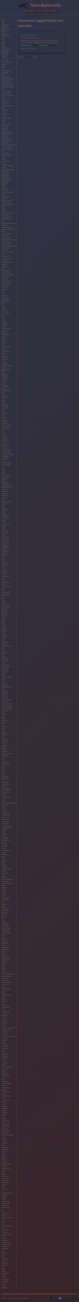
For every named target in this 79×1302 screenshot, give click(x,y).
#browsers (5, 378)
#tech (3, 1145)
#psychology (6, 988)
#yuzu (4, 1283)
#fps (3, 590)
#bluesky (5, 363)
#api (3, 304)
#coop (4, 460)
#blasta (4, 353)
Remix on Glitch (69, 1298)
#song (4, 1102)
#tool (3, 1172)
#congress (5, 456)
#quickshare (6, 1007)
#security (5, 1069)
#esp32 (4, 549)
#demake (5, 493)
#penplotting (6, 929)
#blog (3, 355)
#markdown (5, 788)
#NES (3, 186)
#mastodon (5, 792)
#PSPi (4, 211)
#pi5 (3, 937)
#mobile (4, 834)
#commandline (6, 450)
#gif (3, 619)
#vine (3, 1222)
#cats (3, 394)
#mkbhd (4, 830)
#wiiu (3, 1255)
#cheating (5, 407)
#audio (4, 326)
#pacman (5, 908)
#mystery (5, 854)
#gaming (5, 613)
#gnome (4, 636)
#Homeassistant (7, 138)
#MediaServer (6, 180)
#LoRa (4, 163)
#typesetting (6, 1203)
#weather (5, 1232)
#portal (4, 968)
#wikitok (4, 1261)
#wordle (4, 1265)
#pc (3, 918)
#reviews (5, 1038)
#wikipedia (5, 1259)
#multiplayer (6, 850)
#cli (3, 431)
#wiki (3, 1257)
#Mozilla (4, 184)
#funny (4, 601)
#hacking (5, 658)
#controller (5, 458)
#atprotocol (5, 324)
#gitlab (4, 627)
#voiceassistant (7, 1226)
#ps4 (3, 986)
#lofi (3, 770)
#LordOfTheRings (7, 165)
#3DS (3, 31)
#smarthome (6, 1092)
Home (4, 1298)
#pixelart (5, 941)
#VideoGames (6, 270)
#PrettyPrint (5, 215)
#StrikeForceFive (7, 252)
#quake (4, 1005)
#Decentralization (7, 95)
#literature (5, 762)
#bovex (4, 374)
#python (4, 999)
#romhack (5, 1044)
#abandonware (7, 281)
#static (4, 1118)
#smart (4, 1090)
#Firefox (4, 116)
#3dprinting (5, 35)
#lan (3, 737)
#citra (3, 419)
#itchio (4, 718)
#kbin (3, 731)
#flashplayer (6, 576)
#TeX (3, 254)
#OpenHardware (7, 200)
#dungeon (5, 518)
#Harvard (5, 136)
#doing (4, 508)
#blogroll (5, 359)
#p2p (3, 906)
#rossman (5, 1048)
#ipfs (3, 712)
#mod (3, 836)
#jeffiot (4, 722)
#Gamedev (5, 126)
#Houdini (5, 143)
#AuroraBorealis (7, 62)
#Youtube (5, 279)
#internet (5, 702)
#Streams (5, 250)
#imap (4, 689)
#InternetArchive (7, 147)
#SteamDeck (6, 248)
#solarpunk (5, 1100)
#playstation (6, 949)
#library (4, 749)
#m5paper (5, 776)
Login (46, 13)
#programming (6, 982)
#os (3, 902)
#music (4, 852)
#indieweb (5, 691)
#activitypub (6, 285)
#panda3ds (5, 910)
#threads (5, 1162)
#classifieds (6, 427)
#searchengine (7, 1067)
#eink (3, 528)
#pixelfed (5, 943)
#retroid (4, 1032)
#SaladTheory (6, 233)
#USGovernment (7, 262)
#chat (3, 403)
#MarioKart (5, 174)
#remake (5, 1019)
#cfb (3, 400)
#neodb (4, 861)
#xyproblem (5, 1279)
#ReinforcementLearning (10, 223)
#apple (4, 308)
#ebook (4, 522)
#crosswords (6, 464)
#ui (3, 1209)
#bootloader (6, 370)
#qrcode (4, 1001)
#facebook (5, 553)
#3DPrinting (6, 29)
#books (4, 367)
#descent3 (5, 495)
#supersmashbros (7, 1135)
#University (5, 266)
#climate (4, 438)
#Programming (7, 217)
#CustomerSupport (8, 87)
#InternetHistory (7, 149)
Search (39, 13)
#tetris (4, 1158)
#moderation (6, 840)
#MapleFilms (6, 171)
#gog (3, 640)
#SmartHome (6, 242)
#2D (3, 21)
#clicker (4, 433)
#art (3, 316)
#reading (5, 1015)
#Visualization (6, 273)
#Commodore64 (7, 83)
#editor (4, 526)
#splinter (4, 1108)
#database (5, 475)
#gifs (3, 621)
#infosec (4, 695)
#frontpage (5, 594)
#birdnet (4, 343)
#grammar (5, 652)
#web (3, 1236)
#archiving (5, 314)
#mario (4, 786)
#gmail (4, 634)
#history (4, 673)
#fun (3, 599)
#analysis (5, 295)
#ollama (4, 891)
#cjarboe (5, 423)
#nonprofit (5, 881)
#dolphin (4, 510)
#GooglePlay (6, 134)
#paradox (5, 912)
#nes (3, 863)
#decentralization (7, 485)
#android (4, 297)
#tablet (4, 1141)
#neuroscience (6, 869)
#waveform (5, 1230)
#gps (3, 648)
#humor (4, 683)
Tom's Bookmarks (45, 5)
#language (5, 741)
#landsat (4, 739)
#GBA (3, 120)
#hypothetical (6, 687)
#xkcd (4, 1275)
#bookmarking (6, 365)
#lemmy (4, 745)
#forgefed (5, 582)
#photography (6, 933)
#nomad (4, 877)
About (33, 13)
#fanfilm (4, 555)
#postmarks (5, 972)
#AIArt (4, 41)
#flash (4, 574)
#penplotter (5, 927)
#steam (4, 1123)
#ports (4, 970)
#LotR (4, 167)
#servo (4, 1077)
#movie (4, 842)
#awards (4, 330)
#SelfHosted (6, 237)
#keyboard (5, 733)
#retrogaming (6, 1030)
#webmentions (6, 1244)
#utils (3, 1220)
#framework (6, 592)
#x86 (3, 1269)
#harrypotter (6, 667)
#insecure (5, 698)
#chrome (5, 413)
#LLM (3, 159)
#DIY (3, 89)
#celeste (4, 396)
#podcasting (6, 957)
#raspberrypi (6, 1011)
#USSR (4, 264)
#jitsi (3, 724)
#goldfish (5, 642)
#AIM (3, 44)
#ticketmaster (6, 1164)
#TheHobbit (5, 256)
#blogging (5, 357)
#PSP (3, 209)
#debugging (6, 483)
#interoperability (7, 708)
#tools (4, 1174)
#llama (4, 766)
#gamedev (5, 609)
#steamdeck (6, 1125)
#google (4, 644)
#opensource (6, 898)
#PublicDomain (7, 219)
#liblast (4, 747)
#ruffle (4, 1052)
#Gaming (5, 128)
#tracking (5, 1178)
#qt (3, 1003)
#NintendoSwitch (7, 192)
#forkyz (4, 584)
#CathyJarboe (6, 70)
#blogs (4, 361)
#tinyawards (6, 1168)
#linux (4, 757)
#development (6, 502)
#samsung (5, 1054)
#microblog (5, 819)
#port (3, 966)
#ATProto (5, 48)
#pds (3, 920)
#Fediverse (5, 114)
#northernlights (7, 883)
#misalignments (7, 828)
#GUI (3, 122)
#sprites (4, 1114)
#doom (4, 512)
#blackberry (6, 351)
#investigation (6, 710)
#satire (4, 1061)
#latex (4, 743)
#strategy (5, 1129)
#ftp (3, 596)
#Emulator (5, 103)
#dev (3, 499)
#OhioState (5, 196)
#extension (5, 551)
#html (3, 681)
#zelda (4, 1286)
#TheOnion (5, 260)
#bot (3, 372)
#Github (4, 130)
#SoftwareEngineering (9, 246)
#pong (4, 964)
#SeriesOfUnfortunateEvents (11, 240)
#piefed (4, 939)
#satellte (4, 1059)
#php (3, 935)
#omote (4, 894)
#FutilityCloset (6, 118)
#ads (3, 291)
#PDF (3, 207)
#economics (6, 524)
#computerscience (8, 454)
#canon (4, 388)
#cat (3, 392)
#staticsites (5, 1120)
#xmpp (4, 1277)
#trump (4, 1184)
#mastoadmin (6, 790)
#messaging (6, 815)
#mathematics (6, 797)
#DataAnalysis (6, 91)
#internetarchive (7, 704)
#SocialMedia (6, 244)
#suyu (4, 1137)
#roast (4, 1042)
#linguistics (5, 751)
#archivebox (6, 312)
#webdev (5, 1240)
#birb (3, 341)
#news (4, 871)
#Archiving (5, 60)
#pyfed (4, 997)
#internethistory (7, 706)
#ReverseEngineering (9, 229)
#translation (6, 1180)
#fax (3, 557)
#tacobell (5, 1143)
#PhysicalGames (7, 213)
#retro (4, 1026)
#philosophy (6, 931)
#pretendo (5, 978)
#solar (4, 1098)
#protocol (5, 984)
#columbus (5, 444)
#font (3, 578)
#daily (4, 471)
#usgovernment (7, 1217)
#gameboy (5, 605)
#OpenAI (4, 198)
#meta (4, 817)
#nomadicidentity (7, 879)
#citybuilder (5, 421)
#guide (4, 656)
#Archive (5, 58)
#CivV (3, 75)
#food (4, 580)
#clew (4, 429)
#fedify (4, 561)
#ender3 (4, 545)
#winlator (5, 1263)
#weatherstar (6, 1234)
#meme (4, 809)
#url (3, 1211)
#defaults (5, 491)
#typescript (5, 1201)
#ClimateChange (7, 79)
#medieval (5, 805)
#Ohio (3, 194)
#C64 (3, 64)
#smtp (4, 1094)
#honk (4, 679)
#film (3, 568)
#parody (4, 914)
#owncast (43, 45)
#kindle (4, 735)
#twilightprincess (7, 1193)
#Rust (3, 231)
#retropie (5, 1034)
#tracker (4, 1176)
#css (3, 466)
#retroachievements (8, 1028)
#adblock (5, 287)
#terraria (4, 1151)
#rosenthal (5, 1046)
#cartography (6, 390)
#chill (3, 411)
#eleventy (5, 533)
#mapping (5, 782)
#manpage (5, 778)
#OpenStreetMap (7, 204)
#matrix (4, 799)
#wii (3, 1250)
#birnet (4, 349)
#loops (4, 772)
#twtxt (4, 1199)
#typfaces (5, 1205)
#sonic (4, 1104)
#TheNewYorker (7, 258)
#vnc (3, 1224)
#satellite (5, 1057)
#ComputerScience (8, 85)
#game (4, 603)
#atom (4, 320)
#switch (4, 1139)
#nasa (4, 858)
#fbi (3, 559)
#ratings (4, 1013)
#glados (4, 629)
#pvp (3, 993)
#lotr (3, 774)
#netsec (4, 867)
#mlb (3, 832)
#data (3, 473)
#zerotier (5, 1288)
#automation (6, 328)
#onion (4, 896)
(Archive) (39, 38)
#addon (4, 289)
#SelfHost (5, 235)
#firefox (4, 570)
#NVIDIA (4, 188)
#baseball (5, 334)
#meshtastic (6, 813)
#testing (4, 1156)
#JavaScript (5, 153)
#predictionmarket (8, 974)
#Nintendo (5, 190)
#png (3, 953)
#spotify (4, 1112)
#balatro (4, 332)
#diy (3, 506)
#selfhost (5, 1073)
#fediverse (5, 563)
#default (4, 489)
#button (4, 382)
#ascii (3, 318)
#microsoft (5, 821)
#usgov (4, 1215)
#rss (3, 1050)
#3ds (3, 37)
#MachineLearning (8, 169)
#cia (3, 415)
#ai (3, 293)
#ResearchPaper (7, 227)
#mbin (4, 801)
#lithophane (5, 764)
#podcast (5, 955)
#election (5, 530)
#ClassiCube (6, 77)
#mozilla (4, 846)
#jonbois (4, 726)
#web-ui (4, 1238)
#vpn (3, 1228)
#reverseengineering (8, 1036)
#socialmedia (6, 1096)
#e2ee (4, 520)
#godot (4, 638)
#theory (4, 1160)
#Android (5, 54)
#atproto (4, 322)
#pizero (4, 945)
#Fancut (4, 112)
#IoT (3, 151)
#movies (4, 844)
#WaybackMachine (8, 275)
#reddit (4, 1017)
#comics (4, 448)
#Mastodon (5, 176)
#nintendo (5, 873)
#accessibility (6, 283)
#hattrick (5, 669)
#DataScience (6, 93)
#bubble (4, 380)
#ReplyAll (5, 225)
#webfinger (5, 1242)
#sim (3, 1079)
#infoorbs (5, 693)
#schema (5, 1063)
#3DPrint (5, 27)
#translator (5, 1182)
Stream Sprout (28, 35)
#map (3, 780)
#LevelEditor (6, 161)
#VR (3, 268)
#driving (4, 514)
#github (4, 625)
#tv (3, 1191)
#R (2, 221)
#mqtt (3, 848)
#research (5, 1024)
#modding (5, 838)
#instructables (6, 700)
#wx (3, 1267)
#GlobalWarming (7, 132)
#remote (4, 1021)
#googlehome (6, 646)
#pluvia (4, 951)
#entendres (5, 547)
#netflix (4, 865)
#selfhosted (6, 1075)
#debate (4, 479)
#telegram (5, 1147)
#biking (4, 339)
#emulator (5, 539)
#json (3, 728)
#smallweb (5, 1087)
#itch (3, 716)
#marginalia (5, 784)
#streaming (5, 1131)
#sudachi (5, 1133)
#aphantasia (6, 301)
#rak (3, 1009)
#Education (5, 99)
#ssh (3, 1116)
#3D (3, 23)
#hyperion (5, 685)
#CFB (3, 66)
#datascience (6, 477)
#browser (5, 376)
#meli (3, 807)
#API (3, 46)
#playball (5, 947)
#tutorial (4, 1189)
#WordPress (6, 277)
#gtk (3, 654)
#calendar (5, 386)
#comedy (5, 446)
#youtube (31, 48)
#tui (3, 1186)
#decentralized (7, 487)
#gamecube (6, 607)
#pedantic (5, 922)
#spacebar (5, 1106)
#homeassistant (7, 677)
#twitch (23, 48)
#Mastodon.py (6, 178)
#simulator (5, 1081)
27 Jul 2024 (25, 38)
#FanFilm (5, 110)
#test (3, 1153)
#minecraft (5, 823)
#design (4, 497)
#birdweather (6, 347)
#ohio (3, 889)
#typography (6, 1207)
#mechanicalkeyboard (9, 803)
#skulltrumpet (6, 1083)
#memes (4, 811)
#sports (4, 1110)
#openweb (5, 900)
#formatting (5, 586)
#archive (4, 310)
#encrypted (5, 543)
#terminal (5, 1149)
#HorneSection (7, 141)
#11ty (3, 19)
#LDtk (4, 157)
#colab (4, 442)
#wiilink (4, 1253)
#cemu (4, 398)
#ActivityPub (6, 50)
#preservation (6, 976)
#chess (4, 409)
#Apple (4, 56)
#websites (5, 1248)
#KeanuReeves (7, 155)
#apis (3, 306)
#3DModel (5, 25)
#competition (6, 452)
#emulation (5, 537)
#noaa (4, 875)
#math (4, 795)
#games (4, 611)
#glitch (4, 632)
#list (3, 759)
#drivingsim (5, 516)
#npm (3, 885)
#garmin (4, 615)
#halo (3, 662)
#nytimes (5, 887)
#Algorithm (5, 52)
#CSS (3, 68)
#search (4, 1065)
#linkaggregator (7, 753)
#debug (4, 481)
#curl (3, 469)
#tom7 (4, 1170)
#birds (4, 345)
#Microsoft (5, 182)
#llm (3, 768)
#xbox (4, 1271)
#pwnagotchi (6, 995)
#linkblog (5, 755)
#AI (3, 39)
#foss (3, 588)
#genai (4, 617)
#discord (4, 504)
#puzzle (4, 991)
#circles (4, 417)
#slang (4, 1085)
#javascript (5, 720)
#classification (6, 425)
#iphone (4, 714)
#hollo (4, 675)
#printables (5, 980)
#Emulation (5, 101)
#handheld (5, 665)
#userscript (5, 1213)
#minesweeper (6, 825)
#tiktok (4, 1166)
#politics (4, 962)
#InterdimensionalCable (9, 145)
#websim (5, 1246)
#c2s (3, 384)
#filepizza (5, 566)
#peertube (5, 924)
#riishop (4, 1040)
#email (4, 535)
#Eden (4, 97)
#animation (5, 299)
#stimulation (6, 1127)
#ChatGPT (5, 72)
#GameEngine (6, 124)
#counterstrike (6, 462)
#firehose (5, 572)
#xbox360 (5, 1273)
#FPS (3, 108)
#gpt (3, 650)
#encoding (5, 541)
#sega (4, 1071)
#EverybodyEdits (7, 105)
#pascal (4, 916)
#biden (4, 337)
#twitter (4, 1197)
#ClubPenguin (6, 81)
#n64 (3, 856)
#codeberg (5, 440)
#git (3, 623)
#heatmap (5, 671)
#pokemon (5, 960)
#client (4, 436)
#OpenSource (25, 45)
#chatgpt (5, 405)
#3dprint (4, 33)
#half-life (5, 660)
